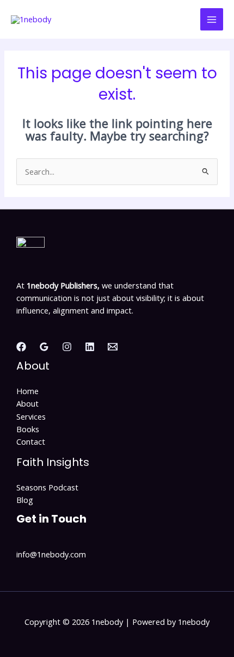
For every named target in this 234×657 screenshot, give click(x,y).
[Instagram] (67, 347)
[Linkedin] (90, 347)
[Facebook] (21, 347)
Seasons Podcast (47, 487)
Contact (30, 441)
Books (27, 428)
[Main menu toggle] (211, 19)
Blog (24, 499)
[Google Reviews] (44, 347)
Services (31, 416)
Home (27, 390)
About (27, 403)
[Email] (113, 347)
